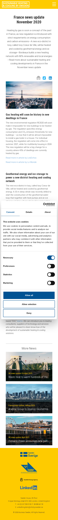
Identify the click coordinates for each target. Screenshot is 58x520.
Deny (29, 313)
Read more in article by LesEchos (21, 158)
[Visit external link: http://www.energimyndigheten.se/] (29, 479)
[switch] (51, 266)
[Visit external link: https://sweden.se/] (29, 454)
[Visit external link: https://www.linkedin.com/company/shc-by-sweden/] (29, 487)
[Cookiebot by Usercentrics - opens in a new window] (43, 204)
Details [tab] (29, 212)
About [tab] (48, 212)
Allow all (29, 295)
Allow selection (29, 304)
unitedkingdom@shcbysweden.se (30, 507)
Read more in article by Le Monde (21, 162)
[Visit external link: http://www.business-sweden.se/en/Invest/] (29, 467)
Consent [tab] (10, 212)
